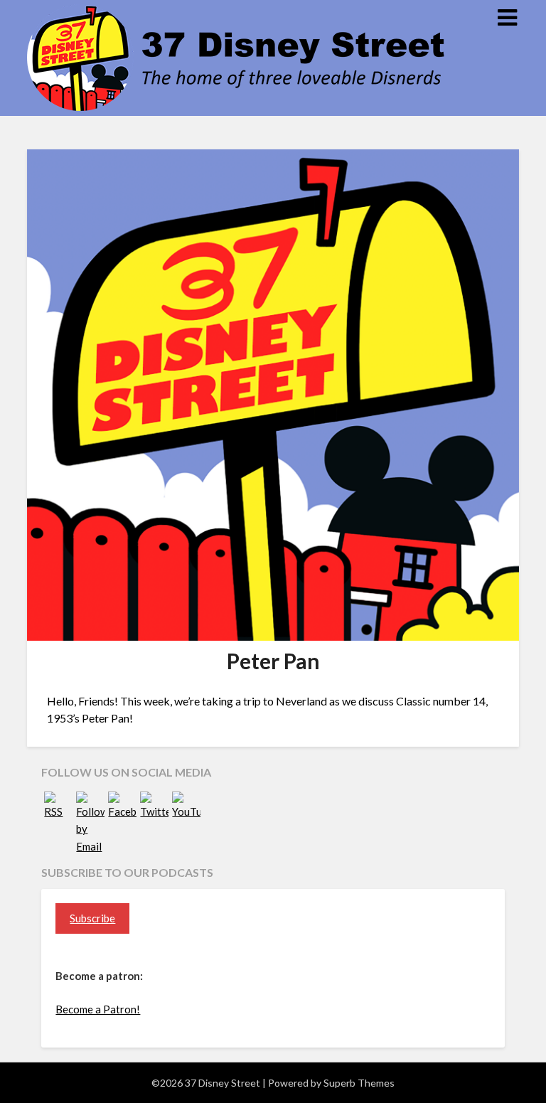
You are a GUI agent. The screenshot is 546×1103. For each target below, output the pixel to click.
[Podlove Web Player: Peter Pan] (273, 685)
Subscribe (92, 918)
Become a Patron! (97, 1009)
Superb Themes (359, 1083)
